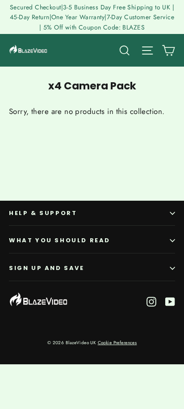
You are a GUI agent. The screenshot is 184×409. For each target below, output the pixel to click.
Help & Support (43, 213)
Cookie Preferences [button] (117, 342)
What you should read (59, 240)
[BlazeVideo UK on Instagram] (151, 301)
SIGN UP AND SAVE (46, 268)
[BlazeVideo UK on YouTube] (170, 301)
